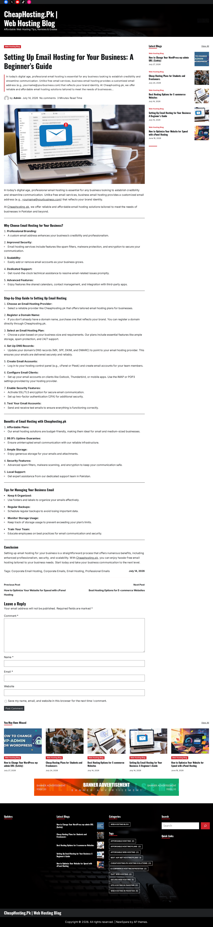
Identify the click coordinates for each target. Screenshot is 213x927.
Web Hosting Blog (12, 47)
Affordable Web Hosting (125, 852)
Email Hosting (75, 571)
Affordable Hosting (122, 841)
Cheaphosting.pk (18, 206)
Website (9, 686)
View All (205, 46)
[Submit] (205, 825)
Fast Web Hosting (121, 874)
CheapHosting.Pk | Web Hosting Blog (31, 18)
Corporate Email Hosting (26, 571)
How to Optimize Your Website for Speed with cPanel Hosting (168, 132)
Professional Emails (97, 571)
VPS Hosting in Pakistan (124, 885)
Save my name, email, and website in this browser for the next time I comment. (57, 700)
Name (8, 657)
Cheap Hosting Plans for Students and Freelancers (167, 77)
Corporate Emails (54, 571)
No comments (47, 98)
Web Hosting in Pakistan (124, 891)
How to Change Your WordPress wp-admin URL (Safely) (169, 59)
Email (8, 671)
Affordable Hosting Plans (126, 846)
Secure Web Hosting (122, 880)
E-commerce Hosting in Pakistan (129, 869)
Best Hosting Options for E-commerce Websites (117, 590)
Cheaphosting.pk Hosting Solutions (131, 863)
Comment (11, 615)
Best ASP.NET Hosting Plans (126, 858)
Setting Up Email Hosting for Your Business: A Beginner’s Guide (170, 114)
